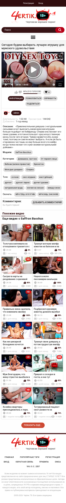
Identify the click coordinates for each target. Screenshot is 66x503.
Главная (9, 457)
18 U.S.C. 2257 (33, 466)
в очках (15, 177)
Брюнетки (39, 164)
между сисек (54, 188)
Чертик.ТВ (27, 495)
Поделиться (33, 104)
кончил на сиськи (35, 188)
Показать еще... (33, 425)
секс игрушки (29, 177)
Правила (44, 462)
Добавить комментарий (47, 202)
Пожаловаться (33, 98)
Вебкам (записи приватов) (17, 164)
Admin (16, 113)
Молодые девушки (14, 169)
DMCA (58, 462)
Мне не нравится (20, 92)
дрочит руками (41, 182)
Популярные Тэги (29, 457)
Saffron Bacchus (23, 152)
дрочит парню (23, 182)
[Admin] (6, 113)
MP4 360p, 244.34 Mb (48, 194)
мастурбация (45, 177)
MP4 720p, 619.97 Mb (25, 194)
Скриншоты (50, 98)
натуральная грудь (14, 188)
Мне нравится (16, 92)
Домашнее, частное (27, 159)
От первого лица (49, 159)
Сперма (30, 169)
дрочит (8, 182)
